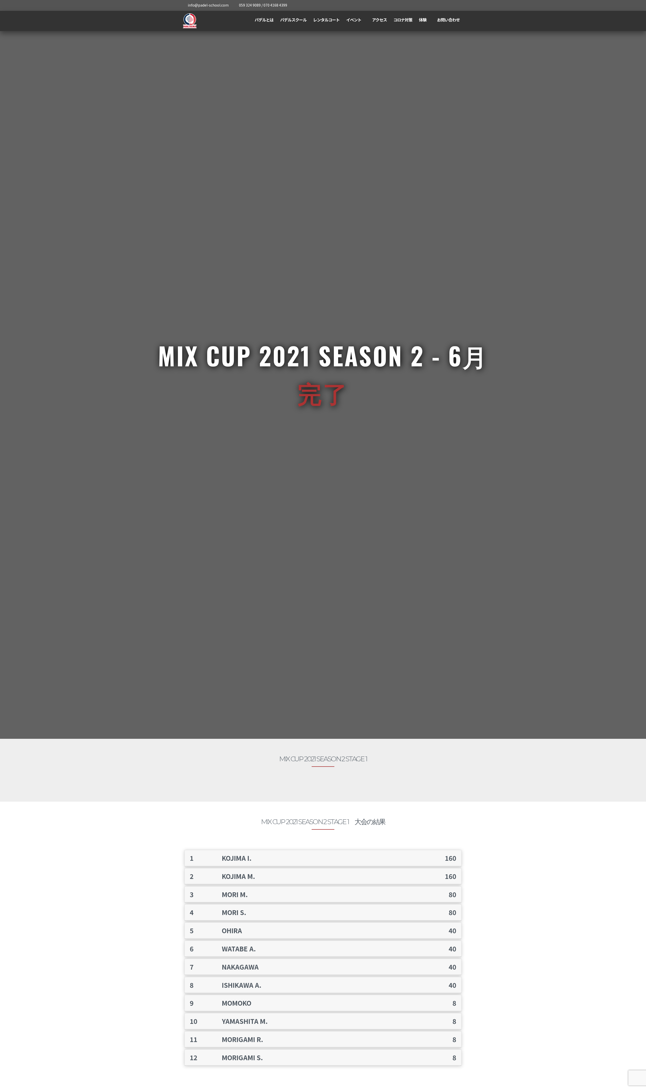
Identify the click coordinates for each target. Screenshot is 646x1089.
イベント (353, 20)
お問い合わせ (448, 20)
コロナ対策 (402, 20)
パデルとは (264, 20)
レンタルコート (326, 20)
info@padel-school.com (208, 5)
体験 (422, 20)
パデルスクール (293, 20)
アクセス (379, 20)
